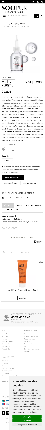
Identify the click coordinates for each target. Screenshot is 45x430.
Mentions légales (30, 344)
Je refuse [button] (27, 421)
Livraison (27, 342)
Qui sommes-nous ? (31, 337)
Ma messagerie (7, 371)
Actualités (5, 337)
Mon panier (5, 361)
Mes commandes (7, 366)
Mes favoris (5, 374)
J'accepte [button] (27, 417)
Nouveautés (6, 344)
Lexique (4, 339)
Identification (6, 364)
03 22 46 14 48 (20, 317)
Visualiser (22, 298)
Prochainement (13, 177)
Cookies (27, 352)
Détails (7, 205)
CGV (25, 347)
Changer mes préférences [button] (27, 425)
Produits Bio (6, 349)
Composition (11, 210)
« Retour (8, 77)
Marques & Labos (7, 342)
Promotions (6, 347)
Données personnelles (32, 349)
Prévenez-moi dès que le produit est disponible (21, 166)
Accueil (6, 24)
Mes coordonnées (8, 369)
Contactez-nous (29, 334)
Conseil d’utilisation (28, 205)
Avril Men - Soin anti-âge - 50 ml (23, 290)
